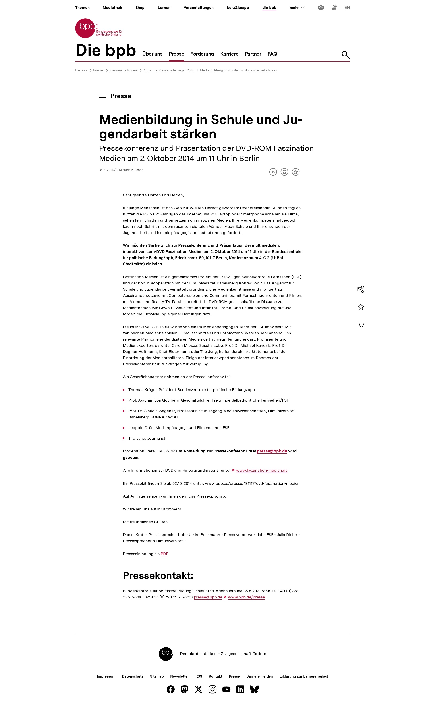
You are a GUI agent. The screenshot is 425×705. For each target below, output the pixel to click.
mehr (297, 7)
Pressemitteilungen (123, 70)
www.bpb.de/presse (246, 597)
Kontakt (215, 676)
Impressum (106, 676)
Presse (98, 70)
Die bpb (81, 70)
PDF (164, 553)
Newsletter (179, 676)
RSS (198, 676)
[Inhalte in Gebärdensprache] (334, 8)
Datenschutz (132, 676)
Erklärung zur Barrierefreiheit (304, 676)
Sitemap (157, 676)
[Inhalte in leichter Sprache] (321, 8)
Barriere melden (259, 676)
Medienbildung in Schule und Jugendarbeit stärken (238, 70)
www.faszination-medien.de (261, 470)
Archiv (147, 70)
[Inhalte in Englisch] (347, 8)
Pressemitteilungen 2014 (176, 70)
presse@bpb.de (272, 451)
